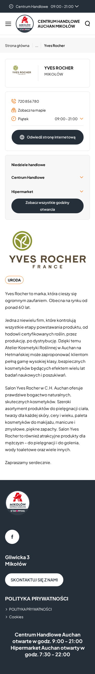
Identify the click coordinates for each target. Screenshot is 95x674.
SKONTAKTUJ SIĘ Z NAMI (34, 579)
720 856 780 (28, 101)
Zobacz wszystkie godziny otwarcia (47, 205)
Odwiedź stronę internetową (51, 137)
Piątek (48, 118)
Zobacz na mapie (32, 110)
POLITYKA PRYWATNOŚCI (30, 609)
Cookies (16, 616)
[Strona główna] (25, 24)
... (36, 45)
